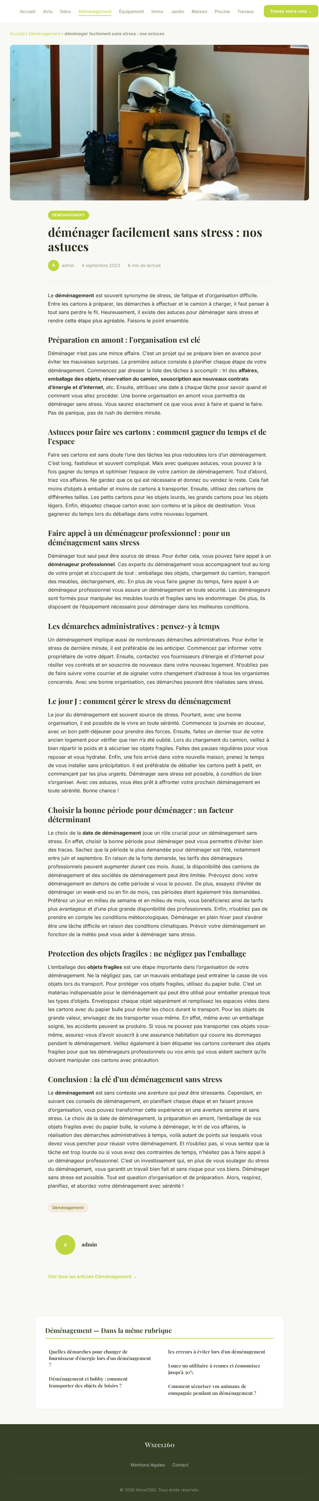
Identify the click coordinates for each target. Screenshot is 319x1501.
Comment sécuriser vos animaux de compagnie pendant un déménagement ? (212, 1389)
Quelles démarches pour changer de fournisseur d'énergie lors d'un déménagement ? (100, 1358)
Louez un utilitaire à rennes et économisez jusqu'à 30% (214, 1369)
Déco (65, 11)
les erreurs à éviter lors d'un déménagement (216, 1352)
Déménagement (95, 11)
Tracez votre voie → (291, 11)
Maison (199, 11)
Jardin (177, 11)
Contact (180, 1464)
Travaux (245, 11)
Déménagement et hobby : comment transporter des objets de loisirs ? (88, 1382)
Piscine (222, 11)
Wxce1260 (159, 1444)
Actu (48, 11)
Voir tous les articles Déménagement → (92, 1276)
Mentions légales (148, 1464)
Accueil (28, 11)
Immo (157, 11)
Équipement (131, 11)
